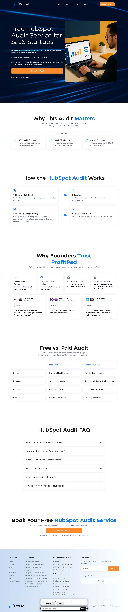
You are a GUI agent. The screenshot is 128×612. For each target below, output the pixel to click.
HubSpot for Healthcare (61, 581)
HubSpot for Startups (60, 589)
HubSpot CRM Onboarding (33, 567)
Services (11, 561)
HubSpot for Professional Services (64, 595)
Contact (11, 570)
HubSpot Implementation (33, 570)
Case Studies (69, 4)
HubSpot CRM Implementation (35, 573)
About (86, 4)
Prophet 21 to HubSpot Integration (36, 584)
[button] (59, 4)
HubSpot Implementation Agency (35, 575)
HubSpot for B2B (59, 578)
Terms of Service (14, 581)
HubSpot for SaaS (59, 592)
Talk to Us (100, 581)
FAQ (10, 578)
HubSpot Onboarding (32, 561)
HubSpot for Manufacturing (62, 584)
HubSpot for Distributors (61, 586)
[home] (21, 4)
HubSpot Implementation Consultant (36, 578)
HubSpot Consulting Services (63, 564)
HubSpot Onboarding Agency (34, 564)
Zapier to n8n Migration (32, 586)
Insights (11, 575)
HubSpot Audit (58, 561)
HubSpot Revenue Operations (63, 570)
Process (79, 4)
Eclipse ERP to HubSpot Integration (36, 581)
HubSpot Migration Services (62, 567)
